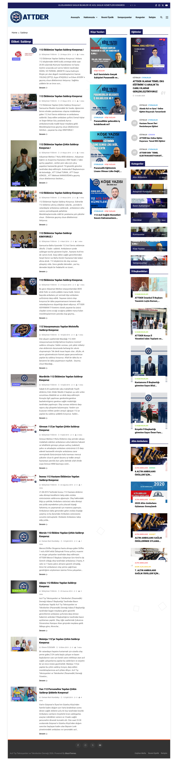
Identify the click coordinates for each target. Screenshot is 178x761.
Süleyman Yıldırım (49, 54)
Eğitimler (137, 78)
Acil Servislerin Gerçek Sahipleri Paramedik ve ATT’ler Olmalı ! (105, 77)
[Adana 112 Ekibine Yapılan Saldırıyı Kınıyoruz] (24, 586)
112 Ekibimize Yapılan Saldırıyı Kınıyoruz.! (61, 49)
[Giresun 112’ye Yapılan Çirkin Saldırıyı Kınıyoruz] (24, 428)
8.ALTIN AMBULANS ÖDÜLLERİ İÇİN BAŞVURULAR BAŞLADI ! (147, 474)
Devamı (42, 88)
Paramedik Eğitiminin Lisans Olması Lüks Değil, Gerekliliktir (107, 171)
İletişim (152, 17)
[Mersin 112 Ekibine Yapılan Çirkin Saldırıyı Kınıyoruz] (24, 536)
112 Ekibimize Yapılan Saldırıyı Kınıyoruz (60, 96)
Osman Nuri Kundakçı (50, 541)
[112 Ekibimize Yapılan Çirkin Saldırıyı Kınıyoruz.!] (24, 163)
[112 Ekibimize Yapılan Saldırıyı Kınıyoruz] (24, 102)
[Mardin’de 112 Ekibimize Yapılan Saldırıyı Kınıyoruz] (24, 380)
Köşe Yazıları (99, 71)
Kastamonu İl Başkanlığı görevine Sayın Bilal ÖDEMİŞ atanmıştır (147, 385)
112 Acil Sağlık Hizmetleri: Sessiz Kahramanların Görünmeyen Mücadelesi (107, 218)
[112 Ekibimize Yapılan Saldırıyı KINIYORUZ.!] (24, 239)
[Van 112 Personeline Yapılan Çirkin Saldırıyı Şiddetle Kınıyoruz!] (24, 694)
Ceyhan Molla (140, 753)
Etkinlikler (98, 117)
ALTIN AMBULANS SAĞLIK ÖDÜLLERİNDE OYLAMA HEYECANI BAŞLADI (148, 541)
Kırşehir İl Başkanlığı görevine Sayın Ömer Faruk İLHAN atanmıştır (148, 432)
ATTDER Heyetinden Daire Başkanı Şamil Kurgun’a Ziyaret (100, 5)
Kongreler (140, 17)
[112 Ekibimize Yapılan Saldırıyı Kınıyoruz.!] (24, 54)
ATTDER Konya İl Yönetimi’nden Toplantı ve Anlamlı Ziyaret (148, 338)
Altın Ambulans (141, 468)
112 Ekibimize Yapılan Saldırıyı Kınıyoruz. (61, 192)
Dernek (152, 468)
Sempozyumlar (125, 17)
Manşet (152, 500)
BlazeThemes (70, 753)
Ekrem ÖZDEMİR (48, 647)
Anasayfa (75, 17)
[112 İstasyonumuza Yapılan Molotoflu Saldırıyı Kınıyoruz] (24, 330)
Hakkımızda (89, 17)
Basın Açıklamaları (143, 567)
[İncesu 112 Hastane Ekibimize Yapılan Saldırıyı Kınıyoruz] (24, 478)
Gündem (16, 59)
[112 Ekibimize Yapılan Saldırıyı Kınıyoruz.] (24, 196)
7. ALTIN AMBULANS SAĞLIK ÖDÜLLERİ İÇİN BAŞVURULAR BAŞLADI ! (147, 573)
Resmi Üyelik (107, 17)
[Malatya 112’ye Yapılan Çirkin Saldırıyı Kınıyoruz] (24, 644)
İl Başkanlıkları (19, 591)
